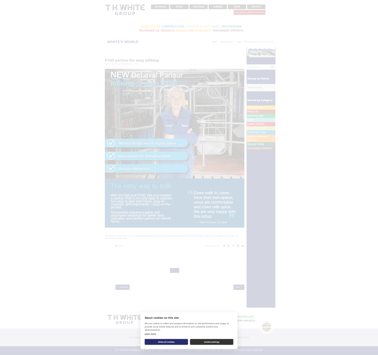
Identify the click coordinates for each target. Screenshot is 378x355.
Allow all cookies (166, 342)
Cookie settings (211, 342)
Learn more (150, 333)
